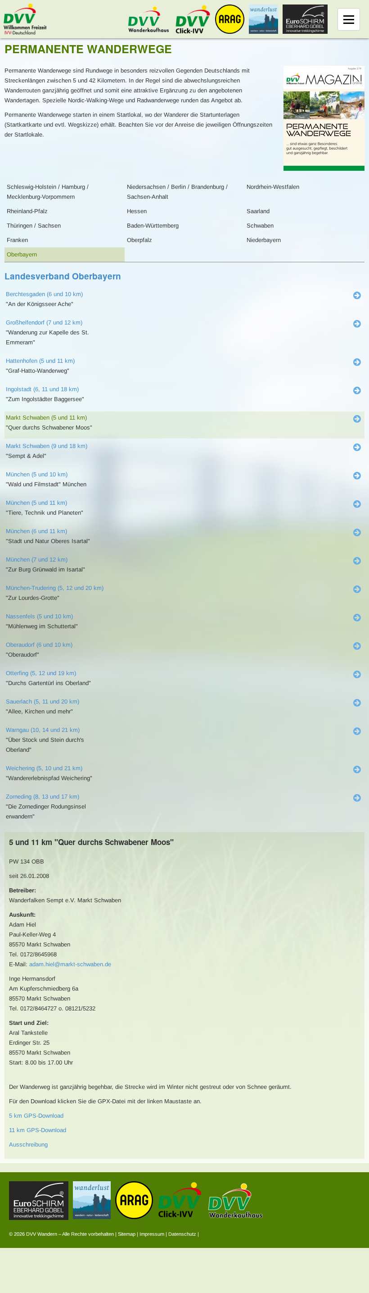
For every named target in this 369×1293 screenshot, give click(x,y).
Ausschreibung (28, 1144)
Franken (17, 240)
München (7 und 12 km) (37, 559)
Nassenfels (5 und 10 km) (39, 616)
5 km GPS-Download (36, 1115)
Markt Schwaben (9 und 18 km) (46, 446)
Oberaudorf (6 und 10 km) (39, 644)
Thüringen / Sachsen (34, 225)
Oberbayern (22, 254)
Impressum (152, 1234)
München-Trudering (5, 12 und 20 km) (55, 588)
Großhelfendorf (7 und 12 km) (44, 322)
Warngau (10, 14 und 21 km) (43, 729)
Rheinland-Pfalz (27, 211)
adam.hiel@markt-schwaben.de (70, 964)
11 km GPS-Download (37, 1130)
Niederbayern (264, 240)
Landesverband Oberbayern (62, 276)
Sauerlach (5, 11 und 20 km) (42, 701)
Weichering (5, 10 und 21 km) (44, 768)
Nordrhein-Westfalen (273, 186)
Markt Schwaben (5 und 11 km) (46, 417)
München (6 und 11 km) (36, 531)
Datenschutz (182, 1234)
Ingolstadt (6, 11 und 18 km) (42, 389)
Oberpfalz (139, 240)
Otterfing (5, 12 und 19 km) (41, 673)
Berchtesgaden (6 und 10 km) (44, 294)
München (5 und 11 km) (36, 502)
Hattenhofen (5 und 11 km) (40, 360)
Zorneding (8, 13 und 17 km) (42, 796)
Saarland (258, 211)
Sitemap (126, 1234)
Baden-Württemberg (153, 225)
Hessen (137, 211)
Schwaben (260, 225)
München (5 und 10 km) (37, 474)
